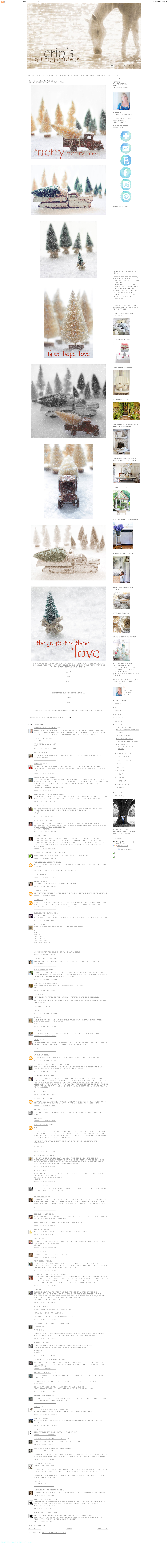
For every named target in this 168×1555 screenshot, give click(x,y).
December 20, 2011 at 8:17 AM (45, 920)
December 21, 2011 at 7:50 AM (45, 1181)
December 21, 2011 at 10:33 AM (45, 1210)
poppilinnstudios (42, 983)
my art (40, 75)
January (121, 788)
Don (36, 1429)
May (119, 774)
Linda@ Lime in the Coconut (48, 853)
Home (69, 1529)
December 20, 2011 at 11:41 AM (45, 990)
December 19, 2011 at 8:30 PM (45, 748)
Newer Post (34, 1529)
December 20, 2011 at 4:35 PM (45, 1060)
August (121, 764)
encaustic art (104, 75)
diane (37, 1407)
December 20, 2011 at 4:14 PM (45, 1051)
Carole (37, 994)
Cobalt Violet (41, 1214)
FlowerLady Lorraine (45, 862)
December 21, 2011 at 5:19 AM (44, 1151)
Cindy (36, 1040)
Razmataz (39, 752)
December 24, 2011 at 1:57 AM (44, 1355)
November (122, 753)
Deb (36, 1289)
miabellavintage (42, 1373)
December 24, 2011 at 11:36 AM (45, 1368)
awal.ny (38, 881)
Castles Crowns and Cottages (50, 1064)
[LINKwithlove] (125, 849)
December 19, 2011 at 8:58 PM (44, 816)
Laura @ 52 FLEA (41, 777)
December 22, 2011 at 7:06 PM (45, 1270)
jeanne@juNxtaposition (46, 1490)
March (120, 781)
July (119, 767)
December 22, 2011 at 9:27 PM (45, 1285)
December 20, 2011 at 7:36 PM (45, 1105)
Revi (36, 1017)
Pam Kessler (40, 1261)
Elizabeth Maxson (43, 1463)
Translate (122, 846)
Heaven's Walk (41, 1075)
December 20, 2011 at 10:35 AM (45, 979)
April (119, 777)
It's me (37, 924)
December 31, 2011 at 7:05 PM (45, 1435)
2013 (117, 718)
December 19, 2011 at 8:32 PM (45, 760)
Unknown (38, 890)
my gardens (87, 75)
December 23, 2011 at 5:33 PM (45, 1338)
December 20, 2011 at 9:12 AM (45, 966)
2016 (117, 707)
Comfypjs (39, 1418)
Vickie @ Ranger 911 (43, 1155)
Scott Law (39, 1185)
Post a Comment (37, 1525)
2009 (117, 796)
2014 (117, 714)
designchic (39, 1229)
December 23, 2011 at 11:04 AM (45, 1302)
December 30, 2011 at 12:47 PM (45, 1425)
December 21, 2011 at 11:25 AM (44, 1225)
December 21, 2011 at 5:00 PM (45, 1247)
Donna (37, 805)
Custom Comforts (43, 958)
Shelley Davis (41, 1125)
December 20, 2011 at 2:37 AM (45, 858)
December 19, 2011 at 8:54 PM (44, 801)
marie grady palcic (43, 1499)
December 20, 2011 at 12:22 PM (45, 1013)
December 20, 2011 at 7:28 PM (45, 1094)
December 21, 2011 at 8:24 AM (45, 1193)
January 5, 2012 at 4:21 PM (43, 1508)
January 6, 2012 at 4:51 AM (43, 1521)
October (121, 757)
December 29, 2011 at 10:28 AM (45, 1414)
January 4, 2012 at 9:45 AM (44, 1495)
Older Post (102, 1529)
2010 (117, 792)
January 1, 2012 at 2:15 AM (43, 1444)
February (122, 784)
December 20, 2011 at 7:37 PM (45, 1120)
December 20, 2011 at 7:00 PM (45, 1071)
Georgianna (40, 1197)
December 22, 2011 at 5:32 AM (45, 1257)
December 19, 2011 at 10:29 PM (45, 848)
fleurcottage (41, 970)
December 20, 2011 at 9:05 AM (45, 954)
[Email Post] (70, 717)
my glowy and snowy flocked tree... (125, 747)
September (123, 760)
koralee (38, 764)
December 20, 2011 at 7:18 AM (45, 909)
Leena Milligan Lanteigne (47, 1274)
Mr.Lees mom (40, 1098)
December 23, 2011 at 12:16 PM (45, 1319)
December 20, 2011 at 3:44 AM (45, 877)
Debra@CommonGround (46, 794)
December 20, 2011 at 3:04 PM (45, 1036)
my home (52, 75)
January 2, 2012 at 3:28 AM (44, 1459)
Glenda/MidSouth (43, 913)
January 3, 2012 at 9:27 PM (44, 1486)
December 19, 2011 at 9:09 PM (45, 831)
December (122, 727)
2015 (117, 711)
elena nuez (39, 1342)
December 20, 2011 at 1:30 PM (45, 1026)
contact (119, 75)
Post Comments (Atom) (54, 1533)
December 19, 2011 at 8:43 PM (45, 773)
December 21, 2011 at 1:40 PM (44, 1234)
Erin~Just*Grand (41, 820)
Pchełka (38, 1252)
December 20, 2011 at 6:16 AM (45, 886)
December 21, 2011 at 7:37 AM (44, 1166)
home (31, 75)
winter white (123, 735)
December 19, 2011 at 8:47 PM (44, 790)
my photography (69, 75)
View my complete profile (129, 692)
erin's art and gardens (45, 728)
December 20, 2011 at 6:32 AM (45, 895)
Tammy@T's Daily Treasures (47, 1359)
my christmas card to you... (46, 82)
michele (38, 1110)
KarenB (37, 836)
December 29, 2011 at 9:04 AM (45, 1391)
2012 (117, 721)
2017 (117, 704)
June (119, 770)
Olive (36, 1030)
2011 (117, 725)
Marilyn (37, 1238)
